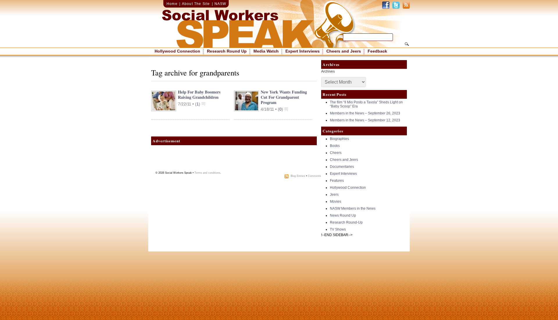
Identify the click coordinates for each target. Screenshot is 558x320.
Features (337, 181)
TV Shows (338, 229)
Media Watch (266, 51)
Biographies (339, 139)
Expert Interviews (302, 51)
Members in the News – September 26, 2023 (365, 113)
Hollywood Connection (177, 51)
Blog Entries (298, 176)
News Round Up (343, 215)
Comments (314, 176)
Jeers (334, 195)
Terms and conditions (207, 172)
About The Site (196, 4)
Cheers (335, 153)
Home (172, 4)
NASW (220, 4)
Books (335, 146)
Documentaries (342, 167)
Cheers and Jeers (343, 51)
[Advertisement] (234, 159)
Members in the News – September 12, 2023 (365, 120)
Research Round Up (227, 51)
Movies (335, 201)
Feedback (377, 51)
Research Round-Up (346, 222)
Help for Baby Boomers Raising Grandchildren (199, 94)
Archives (328, 71)
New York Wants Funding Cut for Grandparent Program (284, 97)
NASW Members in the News (352, 208)
